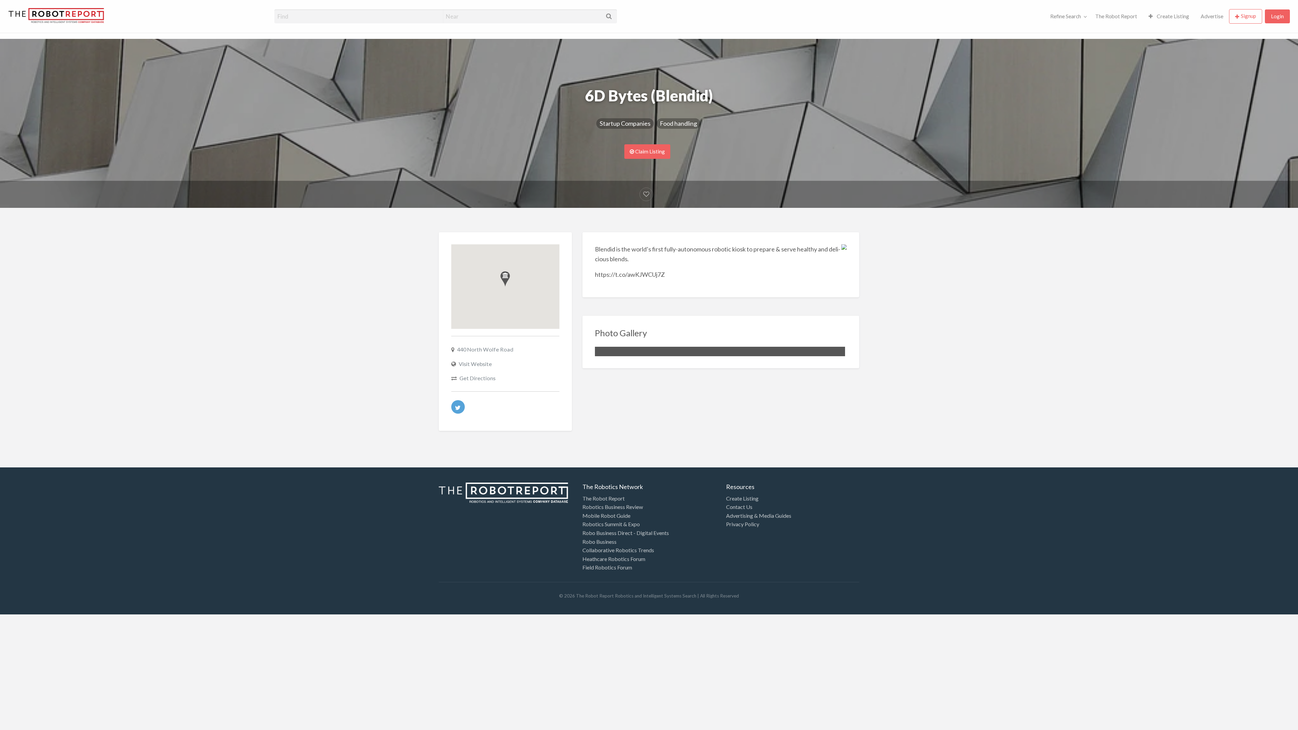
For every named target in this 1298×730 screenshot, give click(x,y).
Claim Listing (649, 151)
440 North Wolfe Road (485, 349)
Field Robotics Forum (607, 567)
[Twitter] (458, 407)
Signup (1248, 16)
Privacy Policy (742, 524)
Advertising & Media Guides (758, 515)
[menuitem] (1067, 16)
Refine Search (1065, 16)
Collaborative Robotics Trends (618, 550)
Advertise (1212, 16)
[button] (505, 279)
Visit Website (475, 364)
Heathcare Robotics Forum (613, 559)
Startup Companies (625, 123)
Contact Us (739, 507)
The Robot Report (1116, 16)
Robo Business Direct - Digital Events (625, 533)
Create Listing (1172, 16)
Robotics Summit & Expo (611, 524)
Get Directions (477, 378)
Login (1277, 16)
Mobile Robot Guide (606, 515)
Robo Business (599, 541)
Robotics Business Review (612, 507)
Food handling (678, 123)
